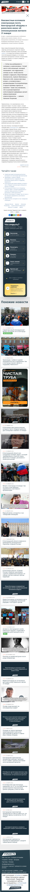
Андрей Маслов (24, 165)
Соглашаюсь (15, 888)
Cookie (17, 875)
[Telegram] (16, 215)
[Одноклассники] (18, 215)
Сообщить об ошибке (17, 857)
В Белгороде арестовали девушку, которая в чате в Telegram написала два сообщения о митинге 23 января (16, 185)
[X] (12, 215)
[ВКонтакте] (10, 215)
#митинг (17, 204)
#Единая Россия (9, 204)
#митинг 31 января (13, 207)
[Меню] (28, 2)
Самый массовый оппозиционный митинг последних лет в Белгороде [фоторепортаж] (16, 175)
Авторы (10, 860)
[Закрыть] (27, 15)
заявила (4, 53)
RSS (3, 857)
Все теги (7, 857)
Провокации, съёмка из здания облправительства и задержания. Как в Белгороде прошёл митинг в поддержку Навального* (15, 180)
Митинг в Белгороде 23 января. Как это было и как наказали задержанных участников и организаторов (16, 195)
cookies (16, 870)
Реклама (11, 862)
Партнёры (5, 862)
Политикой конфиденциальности (16, 884)
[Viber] (20, 215)
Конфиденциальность (8, 864)
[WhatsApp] (14, 215)
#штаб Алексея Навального (18, 205)
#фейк (21, 207)
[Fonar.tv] (5, 2)
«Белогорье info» (14, 127)
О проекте (5, 860)
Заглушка (16, 860)
